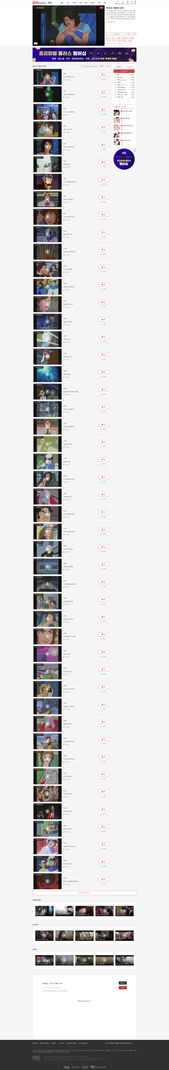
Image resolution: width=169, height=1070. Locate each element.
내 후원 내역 (129, 66)
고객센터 (53, 1043)
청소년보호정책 (83, 1043)
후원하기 (122, 983)
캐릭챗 (74, 3)
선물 (105, 3)
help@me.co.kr (95, 1060)
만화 (99, 3)
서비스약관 (61, 1043)
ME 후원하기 (124, 71)
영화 (86, 3)
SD (101, 7)
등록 (123, 987)
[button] (119, 100)
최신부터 (107, 66)
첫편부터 (101, 66)
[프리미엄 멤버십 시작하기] (84, 55)
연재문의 (35, 1043)
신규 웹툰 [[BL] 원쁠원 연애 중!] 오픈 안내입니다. (119, 1043)
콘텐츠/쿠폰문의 (44, 1043)
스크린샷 (67, 80)
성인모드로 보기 (50, 3)
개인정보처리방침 (71, 1043)
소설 (68, 3)
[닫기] (134, 50)
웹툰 (62, 3)
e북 (80, 3)
